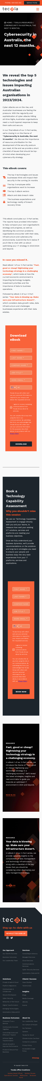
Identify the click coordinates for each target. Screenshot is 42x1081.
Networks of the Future (11, 1002)
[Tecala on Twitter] (11, 938)
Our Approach (8, 950)
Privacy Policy (27, 1045)
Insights (25, 991)
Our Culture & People (29, 1024)
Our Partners (26, 1028)
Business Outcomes (10, 957)
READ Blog (10, 795)
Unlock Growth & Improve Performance (10, 1045)
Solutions (7, 979)
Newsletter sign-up (15, 933)
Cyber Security (8, 998)
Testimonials (26, 986)
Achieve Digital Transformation (8, 1039)
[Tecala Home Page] (10, 9)
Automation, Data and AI (30, 973)
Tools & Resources (23, 23)
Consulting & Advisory (29, 953)
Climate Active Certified (30, 1038)
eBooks (25, 1002)
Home (9, 23)
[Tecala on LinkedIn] (7, 938)
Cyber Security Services (30, 969)
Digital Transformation (10, 1005)
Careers (25, 1031)
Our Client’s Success (10, 953)
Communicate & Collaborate (8, 990)
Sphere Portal (32, 3)
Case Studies (27, 982)
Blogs (24, 995)
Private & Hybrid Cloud (10, 982)
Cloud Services (27, 960)
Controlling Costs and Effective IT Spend (10, 1034)
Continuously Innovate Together (10, 1028)
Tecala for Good (28, 1035)
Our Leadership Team (10, 960)
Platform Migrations (9, 986)
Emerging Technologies (11, 1008)
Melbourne (24, 1075)
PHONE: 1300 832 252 (13, 3)
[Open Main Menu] (38, 9)
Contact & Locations (29, 1042)
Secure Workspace (9, 995)
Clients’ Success (29, 979)
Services (26, 950)
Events (24, 1005)
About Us (26, 1018)
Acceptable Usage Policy (28, 1050)
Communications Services (28, 965)
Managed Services (28, 957)
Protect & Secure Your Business (10, 1051)
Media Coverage (28, 998)
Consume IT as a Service (8, 1022)
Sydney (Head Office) (14, 1073)
